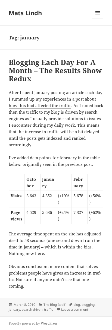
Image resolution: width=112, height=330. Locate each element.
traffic (48, 309)
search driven (32, 309)
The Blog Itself (54, 304)
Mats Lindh (25, 13)
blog (76, 304)
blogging (88, 304)
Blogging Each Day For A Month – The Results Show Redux (55, 70)
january (14, 309)
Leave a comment (74, 309)
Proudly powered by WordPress (33, 323)
